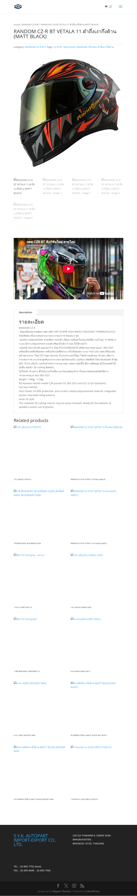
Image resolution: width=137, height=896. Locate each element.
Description (25, 312)
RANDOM (82, 46)
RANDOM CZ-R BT (30, 24)
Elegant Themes (61, 891)
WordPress (93, 891)
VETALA (92, 46)
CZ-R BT (57, 46)
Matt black (69, 46)
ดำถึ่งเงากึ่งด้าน (106, 46)
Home (17, 24)
